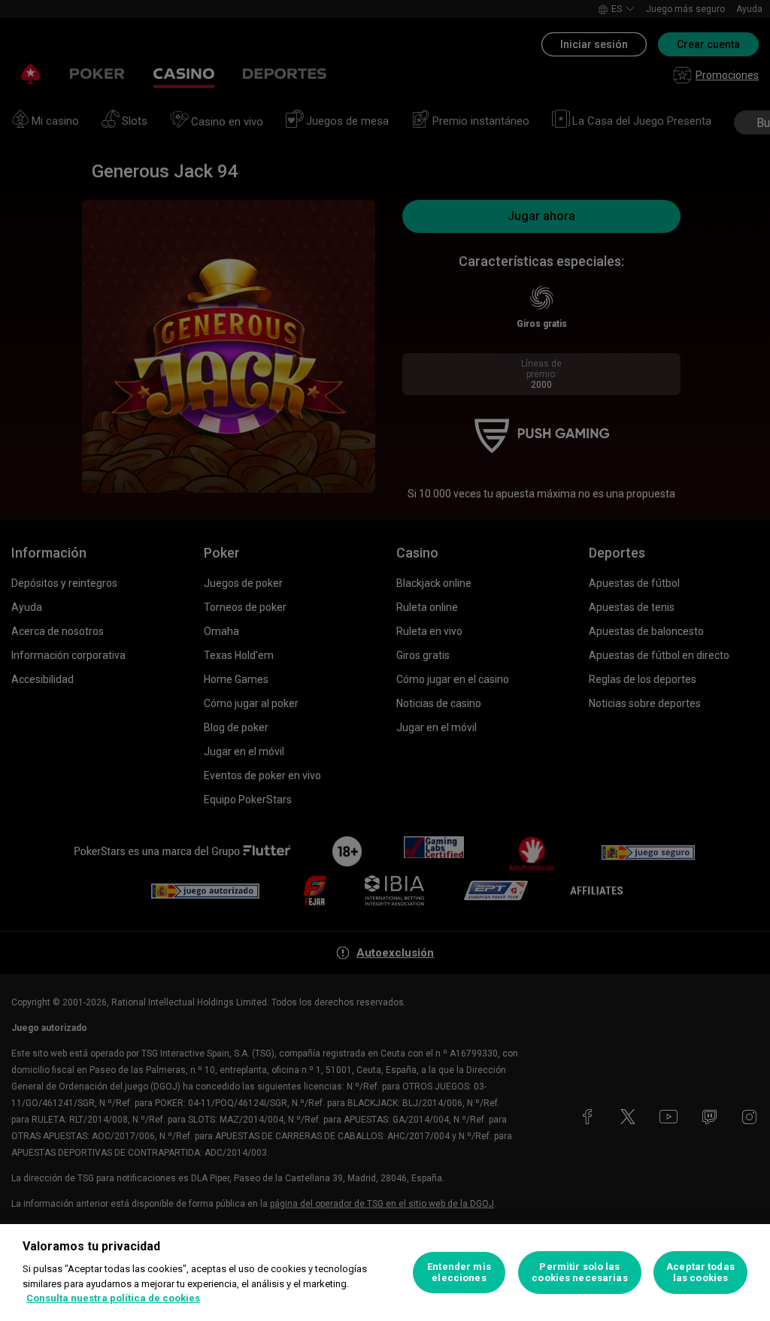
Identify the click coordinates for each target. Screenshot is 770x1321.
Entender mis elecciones (459, 1272)
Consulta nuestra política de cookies (113, 1298)
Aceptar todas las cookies (700, 1272)
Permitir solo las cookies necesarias (579, 1272)
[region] (385, 1272)
